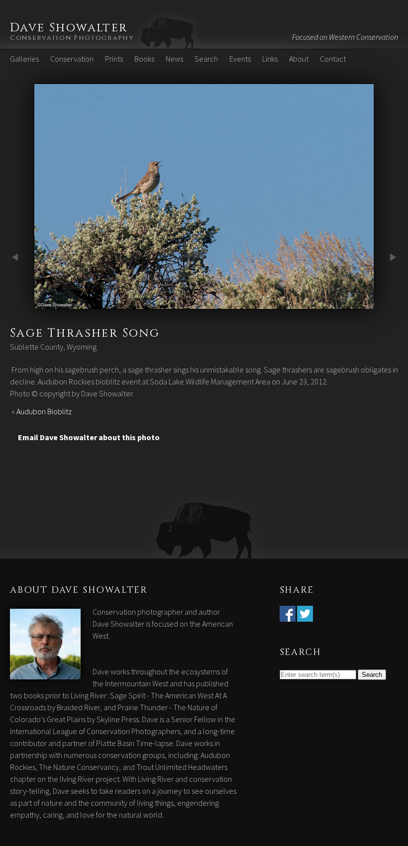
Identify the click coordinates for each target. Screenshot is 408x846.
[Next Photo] (204, 303)
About (298, 59)
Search (206, 59)
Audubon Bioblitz (44, 411)
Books (144, 59)
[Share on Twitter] (305, 616)
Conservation (72, 59)
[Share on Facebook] (288, 616)
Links (270, 59)
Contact (333, 59)
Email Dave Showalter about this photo (89, 437)
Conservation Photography (72, 37)
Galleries (24, 59)
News (174, 59)
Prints (114, 59)
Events (240, 59)
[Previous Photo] (17, 303)
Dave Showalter (69, 28)
